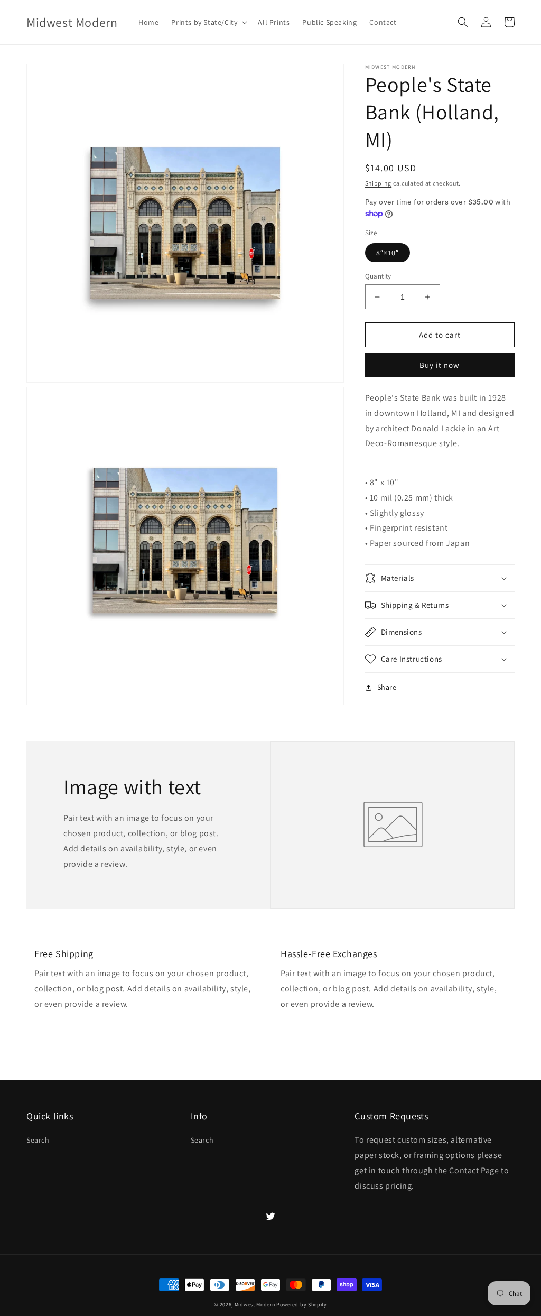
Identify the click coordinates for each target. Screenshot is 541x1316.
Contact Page (474, 1170)
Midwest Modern (255, 1304)
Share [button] (387, 687)
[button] (208, 22)
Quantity (378, 276)
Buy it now (439, 365)
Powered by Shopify (301, 1304)
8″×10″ (387, 252)
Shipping (378, 183)
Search (38, 1140)
